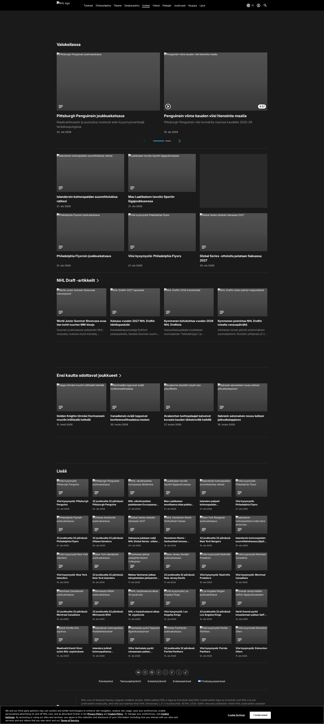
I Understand (260, 715)
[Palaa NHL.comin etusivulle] (69, 5)
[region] (162, 715)
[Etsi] (265, 5)
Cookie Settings (236, 715)
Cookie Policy (115, 714)
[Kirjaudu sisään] (258, 5)
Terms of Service (70, 720)
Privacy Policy (95, 714)
